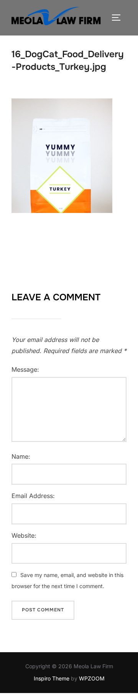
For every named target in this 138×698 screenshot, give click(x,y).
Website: (24, 535)
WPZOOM (92, 678)
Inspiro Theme (51, 678)
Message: (25, 369)
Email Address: (33, 496)
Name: (21, 456)
